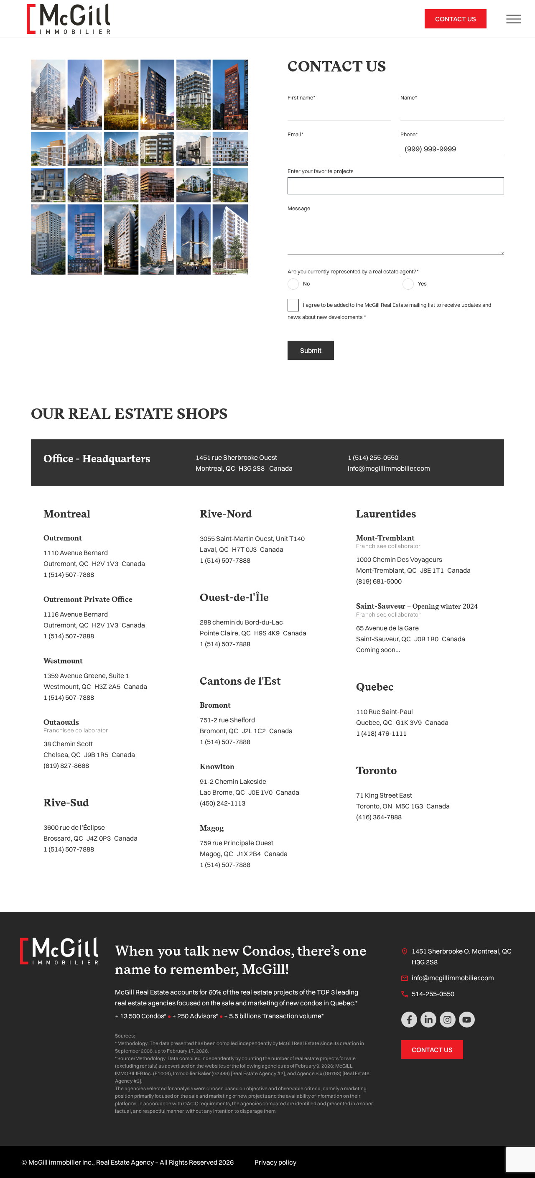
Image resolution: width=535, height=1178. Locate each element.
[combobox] (398, 185)
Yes (422, 283)
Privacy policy (275, 1162)
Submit (310, 350)
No (306, 283)
